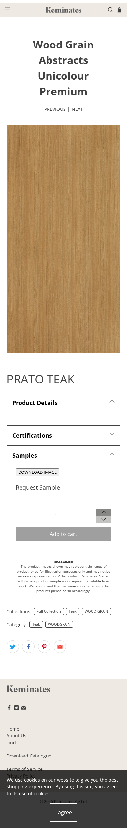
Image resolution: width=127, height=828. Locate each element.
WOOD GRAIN (96, 611)
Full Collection (49, 611)
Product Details (35, 403)
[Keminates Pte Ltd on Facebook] (9, 709)
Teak (73, 611)
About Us (16, 735)
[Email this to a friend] (60, 646)
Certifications (32, 435)
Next (77, 109)
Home (13, 729)
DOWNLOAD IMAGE (37, 472)
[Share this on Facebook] (28, 646)
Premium (63, 91)
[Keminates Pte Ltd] (63, 10)
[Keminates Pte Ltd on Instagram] (16, 709)
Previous (55, 109)
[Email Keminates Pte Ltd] (23, 709)
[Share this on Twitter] (13, 646)
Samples (24, 455)
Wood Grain (63, 44)
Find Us (15, 742)
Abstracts (63, 60)
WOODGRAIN (59, 624)
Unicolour (63, 76)
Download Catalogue (29, 756)
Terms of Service (25, 769)
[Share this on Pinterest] (44, 646)
